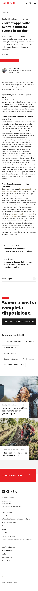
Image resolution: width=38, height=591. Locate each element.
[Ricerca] (30, 2)
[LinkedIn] (3, 491)
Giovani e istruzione (11, 359)
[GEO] (29, 475)
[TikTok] (16, 491)
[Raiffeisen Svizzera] (8, 2)
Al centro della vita (10, 347)
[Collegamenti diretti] (27, 2)
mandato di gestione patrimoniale (22, 214)
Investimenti (30, 342)
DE (3, 576)
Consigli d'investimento (12, 342)
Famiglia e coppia (10, 353)
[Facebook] (7, 491)
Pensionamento (28, 359)
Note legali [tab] (7, 278)
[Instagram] (12, 491)
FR (6, 576)
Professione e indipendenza (14, 365)
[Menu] (35, 2)
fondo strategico (11, 216)
